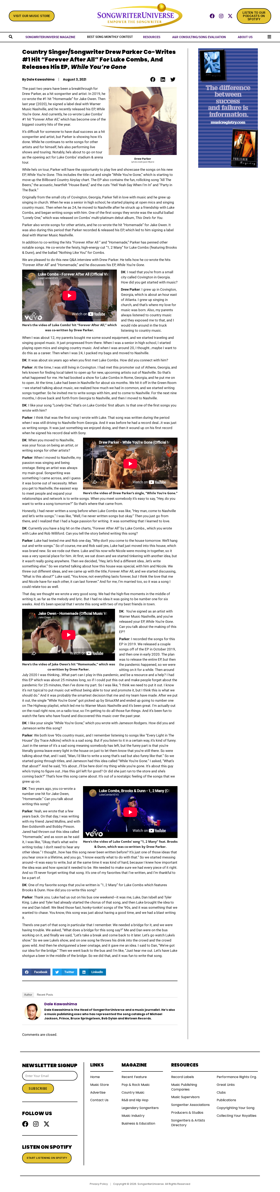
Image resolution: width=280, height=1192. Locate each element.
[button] (152, 79)
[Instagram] (221, 16)
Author (28, 994)
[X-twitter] (230, 16)
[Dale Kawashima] (33, 1012)
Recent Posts (45, 994)
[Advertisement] (228, 229)
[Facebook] (212, 16)
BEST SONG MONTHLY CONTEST (110, 37)
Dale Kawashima (60, 1003)
